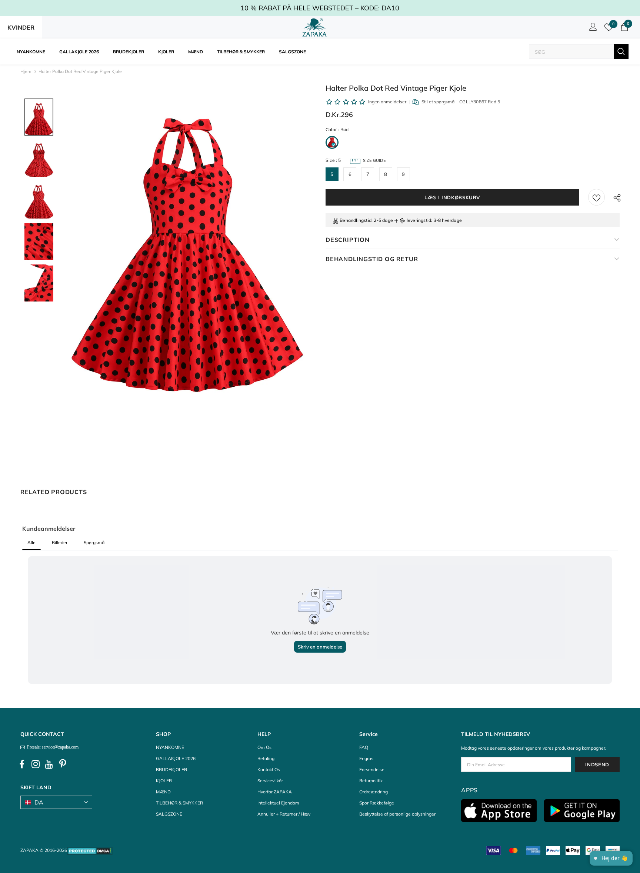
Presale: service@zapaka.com (52, 747)
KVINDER (20, 27)
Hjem (25, 71)
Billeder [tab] (59, 542)
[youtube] (49, 764)
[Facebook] (22, 764)
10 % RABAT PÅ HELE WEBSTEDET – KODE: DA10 (319, 8)
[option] (187, 275)
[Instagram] (35, 764)
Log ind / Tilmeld (592, 29)
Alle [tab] (31, 542)
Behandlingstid (355, 220)
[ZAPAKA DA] (314, 27)
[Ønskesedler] (596, 197)
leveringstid (419, 220)
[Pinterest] (63, 764)
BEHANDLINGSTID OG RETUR (372, 259)
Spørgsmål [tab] (95, 542)
